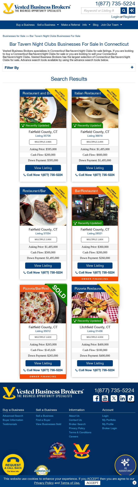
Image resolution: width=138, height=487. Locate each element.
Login (115, 17)
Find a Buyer (43, 419)
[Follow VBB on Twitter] (114, 398)
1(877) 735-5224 (115, 3)
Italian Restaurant (88, 93)
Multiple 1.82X (43, 337)
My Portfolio (109, 419)
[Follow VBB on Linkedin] (122, 398)
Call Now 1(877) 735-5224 (44, 175)
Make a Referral (70, 24)
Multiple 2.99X (43, 239)
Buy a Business (25, 24)
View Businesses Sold (48, 424)
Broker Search (77, 424)
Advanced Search (13, 415)
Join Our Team (110, 24)
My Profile (108, 424)
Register (129, 17)
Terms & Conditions (80, 432)
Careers (73, 436)
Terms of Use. (70, 483)
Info (84, 24)
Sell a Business (46, 24)
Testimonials (10, 424)
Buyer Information (13, 419)
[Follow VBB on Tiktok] (130, 398)
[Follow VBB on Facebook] (96, 398)
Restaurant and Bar (37, 93)
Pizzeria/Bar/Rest (36, 288)
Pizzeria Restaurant (89, 288)
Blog (95, 24)
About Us (74, 415)
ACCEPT (92, 483)
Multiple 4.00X (95, 337)
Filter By (12, 67)
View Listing (43, 168)
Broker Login (109, 428)
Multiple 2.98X (43, 142)
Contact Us (75, 419)
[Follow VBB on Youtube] (105, 398)
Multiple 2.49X (95, 142)
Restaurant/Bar (34, 191)
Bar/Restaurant (86, 191)
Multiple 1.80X (95, 239)
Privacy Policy (77, 428)
